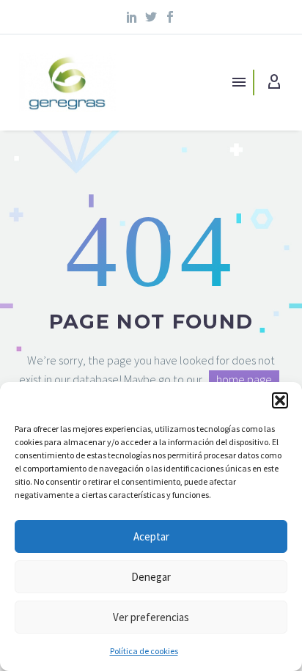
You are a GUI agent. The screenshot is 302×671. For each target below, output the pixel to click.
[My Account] (274, 82)
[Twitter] (151, 16)
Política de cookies (144, 650)
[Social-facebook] (170, 16)
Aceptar (151, 536)
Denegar (151, 577)
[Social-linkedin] (132, 16)
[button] (280, 400)
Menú (239, 82)
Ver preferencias (151, 617)
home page (244, 379)
